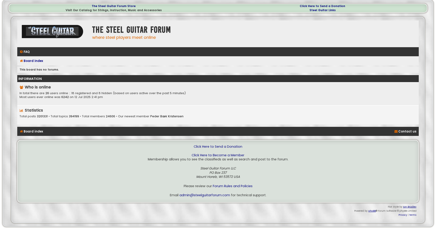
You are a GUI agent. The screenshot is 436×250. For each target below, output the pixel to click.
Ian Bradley (409, 206)
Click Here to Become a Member (218, 155)
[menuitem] (25, 52)
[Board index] (53, 33)
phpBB (372, 211)
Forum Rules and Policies (233, 186)
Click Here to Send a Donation (322, 6)
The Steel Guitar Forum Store (114, 6)
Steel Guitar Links (323, 10)
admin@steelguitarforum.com (204, 195)
